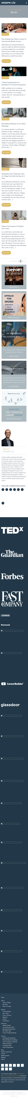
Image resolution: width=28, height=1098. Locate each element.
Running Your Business (9, 1029)
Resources (4, 1023)
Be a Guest (6, 1013)
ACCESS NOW (14, 386)
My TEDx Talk (7, 1031)
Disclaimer (13, 1092)
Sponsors (5, 1017)
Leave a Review (7, 1015)
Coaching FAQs (7, 1045)
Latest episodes (7, 1011)
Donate (4, 1019)
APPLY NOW (13, 356)
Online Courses (7, 1025)
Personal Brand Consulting (10, 1040)
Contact (3, 1053)
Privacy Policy (20, 1092)
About (2, 1000)
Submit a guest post (6, 1052)
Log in (3, 1059)
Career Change (7, 1002)
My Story (5, 1004)
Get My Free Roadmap (13, 418)
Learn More (6, 1021)
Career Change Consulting (10, 1041)
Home (2, 997)
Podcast (3, 1009)
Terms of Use (7, 1092)
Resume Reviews (7, 1043)
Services (3, 1036)
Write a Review (13, 317)
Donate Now (13, 287)
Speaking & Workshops (9, 1038)
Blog (2, 1050)
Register (3, 1057)
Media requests (5, 1055)
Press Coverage (7, 1006)
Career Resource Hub (8, 1027)
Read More (6, 61)
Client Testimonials (8, 1047)
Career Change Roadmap (9, 1032)
